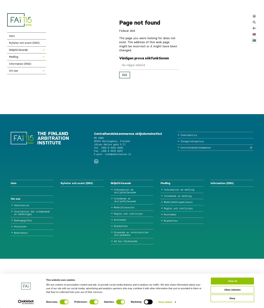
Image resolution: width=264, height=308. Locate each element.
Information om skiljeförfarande (125, 191)
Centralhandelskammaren (196, 147)
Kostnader (120, 219)
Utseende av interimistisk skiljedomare (131, 234)
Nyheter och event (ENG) (24, 43)
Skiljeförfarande (18, 50)
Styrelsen (20, 226)
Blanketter (121, 226)
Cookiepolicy (189, 135)
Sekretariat (21, 205)
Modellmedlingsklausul (178, 202)
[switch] (94, 301)
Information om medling (179, 189)
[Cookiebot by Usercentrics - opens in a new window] (26, 302)
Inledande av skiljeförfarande (125, 200)
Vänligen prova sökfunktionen (144, 58)
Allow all (232, 281)
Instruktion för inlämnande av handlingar (32, 213)
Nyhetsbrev (21, 232)
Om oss (13, 70)
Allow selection (232, 289)
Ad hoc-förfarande (125, 241)
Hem (12, 36)
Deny (232, 298)
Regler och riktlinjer (128, 213)
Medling (13, 56)
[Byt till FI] (254, 28)
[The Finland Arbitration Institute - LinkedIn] (96, 161)
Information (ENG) (20, 63)
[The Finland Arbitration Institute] (19, 20)
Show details (165, 302)
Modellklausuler (124, 207)
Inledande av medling (177, 195)
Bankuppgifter (23, 220)
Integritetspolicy (192, 141)
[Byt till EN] (254, 34)
